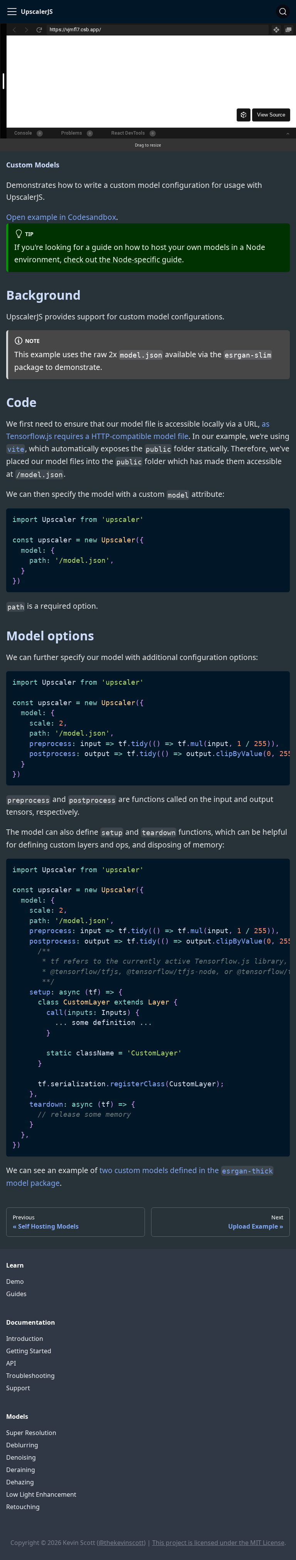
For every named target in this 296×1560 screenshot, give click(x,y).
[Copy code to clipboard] (280, 518)
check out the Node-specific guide (123, 259)
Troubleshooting (30, 1375)
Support (18, 1388)
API (11, 1363)
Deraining (20, 1469)
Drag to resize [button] (148, 145)
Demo (15, 1281)
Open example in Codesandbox (61, 217)
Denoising (21, 1457)
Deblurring (22, 1445)
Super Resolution (31, 1432)
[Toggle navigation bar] (12, 11)
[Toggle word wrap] (266, 680)
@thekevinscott (121, 1542)
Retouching (23, 1507)
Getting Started (28, 1351)
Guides (16, 1294)
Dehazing (20, 1482)
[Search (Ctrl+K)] (283, 12)
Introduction (24, 1338)
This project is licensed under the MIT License (218, 1542)
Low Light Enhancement (41, 1494)
